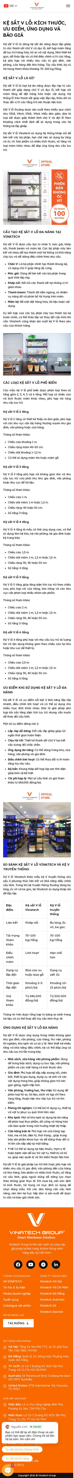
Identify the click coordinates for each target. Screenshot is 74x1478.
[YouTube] (30, 1264)
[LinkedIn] (56, 1264)
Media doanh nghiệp (16, 1293)
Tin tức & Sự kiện (14, 1287)
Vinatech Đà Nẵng (52, 1293)
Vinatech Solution (51, 1311)
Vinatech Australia (52, 1299)
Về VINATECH (12, 1281)
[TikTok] (43, 1264)
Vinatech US (48, 1305)
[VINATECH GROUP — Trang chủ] (37, 6)
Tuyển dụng (10, 1299)
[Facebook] (18, 1264)
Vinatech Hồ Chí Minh (54, 1287)
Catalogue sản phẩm (17, 1305)
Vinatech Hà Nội (51, 1281)
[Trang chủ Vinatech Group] (37, 1226)
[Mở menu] (68, 6)
